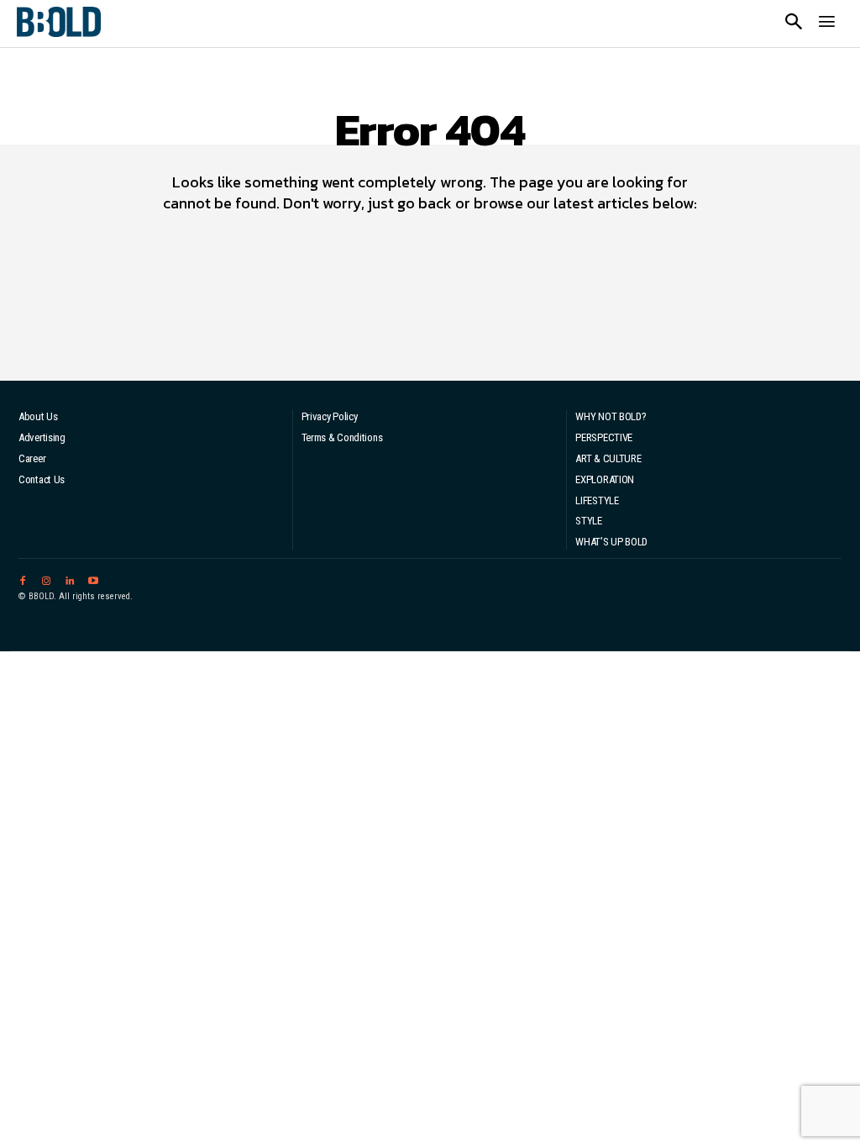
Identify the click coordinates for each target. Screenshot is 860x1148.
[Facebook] (22, 579)
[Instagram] (46, 579)
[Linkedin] (69, 579)
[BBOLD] (59, 22)
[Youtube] (93, 579)
